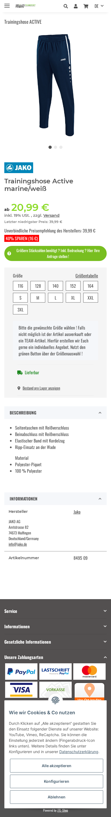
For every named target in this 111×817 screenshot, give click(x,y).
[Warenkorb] (86, 6)
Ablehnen (56, 797)
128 (38, 286)
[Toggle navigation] (7, 3)
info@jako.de (18, 544)
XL (73, 297)
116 (20, 286)
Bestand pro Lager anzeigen (41, 388)
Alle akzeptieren (56, 765)
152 (73, 286)
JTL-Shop (62, 810)
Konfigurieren (56, 781)
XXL (90, 297)
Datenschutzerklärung (78, 751)
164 (90, 286)
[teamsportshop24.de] (30, 6)
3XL (20, 309)
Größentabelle (86, 275)
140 (55, 286)
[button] (67, 6)
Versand (51, 215)
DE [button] (97, 6)
